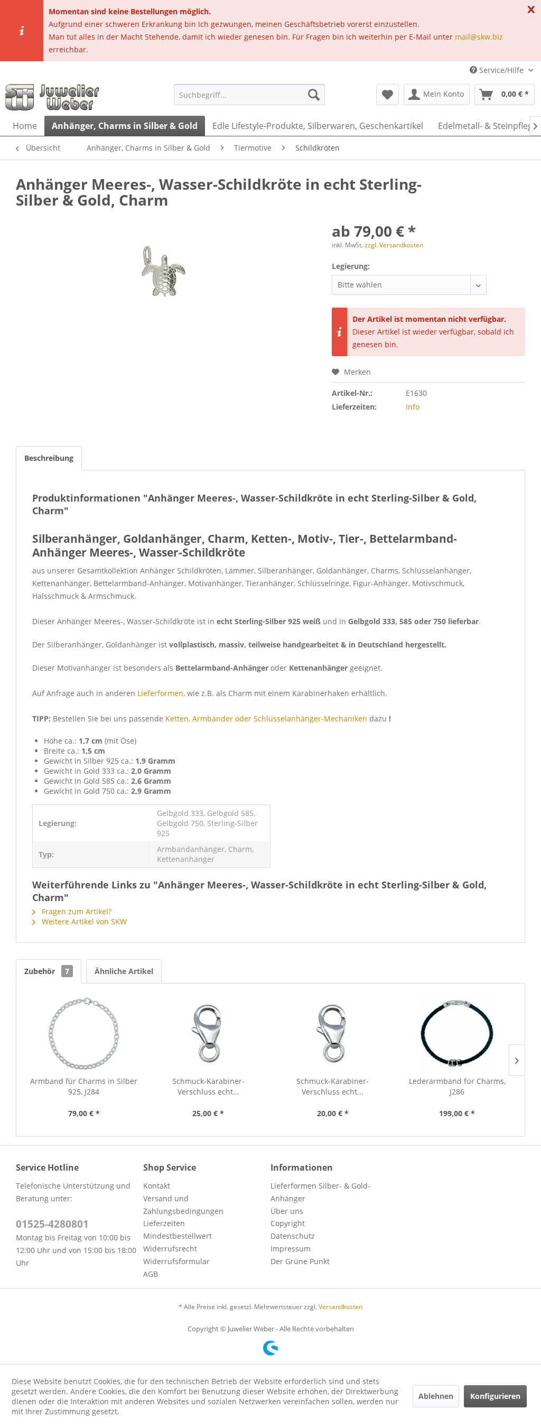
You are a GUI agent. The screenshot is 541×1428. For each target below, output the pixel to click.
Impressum (290, 1249)
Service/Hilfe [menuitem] (501, 70)
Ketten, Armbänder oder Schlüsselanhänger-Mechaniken (266, 718)
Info (412, 407)
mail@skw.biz (479, 37)
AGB (150, 1274)
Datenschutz (292, 1236)
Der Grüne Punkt (300, 1261)
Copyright (287, 1223)
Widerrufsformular (176, 1261)
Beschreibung (48, 458)
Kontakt (156, 1186)
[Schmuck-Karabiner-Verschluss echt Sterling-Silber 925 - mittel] (332, 1034)
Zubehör (46, 971)
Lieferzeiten (164, 1223)
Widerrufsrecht (170, 1249)
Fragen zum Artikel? (75, 911)
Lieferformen (160, 693)
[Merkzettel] (387, 94)
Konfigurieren (495, 1396)
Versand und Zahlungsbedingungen (183, 1204)
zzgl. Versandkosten (394, 244)
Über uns (286, 1211)
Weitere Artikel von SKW (83, 921)
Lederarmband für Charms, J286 (457, 1086)
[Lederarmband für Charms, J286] (457, 1034)
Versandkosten (340, 1306)
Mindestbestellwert (177, 1236)
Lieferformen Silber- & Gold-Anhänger (320, 1192)
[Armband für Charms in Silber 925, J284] (84, 1034)
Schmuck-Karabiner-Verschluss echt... (208, 1086)
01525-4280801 (52, 1224)
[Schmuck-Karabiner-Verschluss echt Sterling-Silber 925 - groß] (208, 1034)
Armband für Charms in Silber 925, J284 (83, 1086)
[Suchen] (314, 94)
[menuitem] (249, 94)
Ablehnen (435, 1396)
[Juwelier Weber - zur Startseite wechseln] (55, 97)
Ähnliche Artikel (124, 971)
